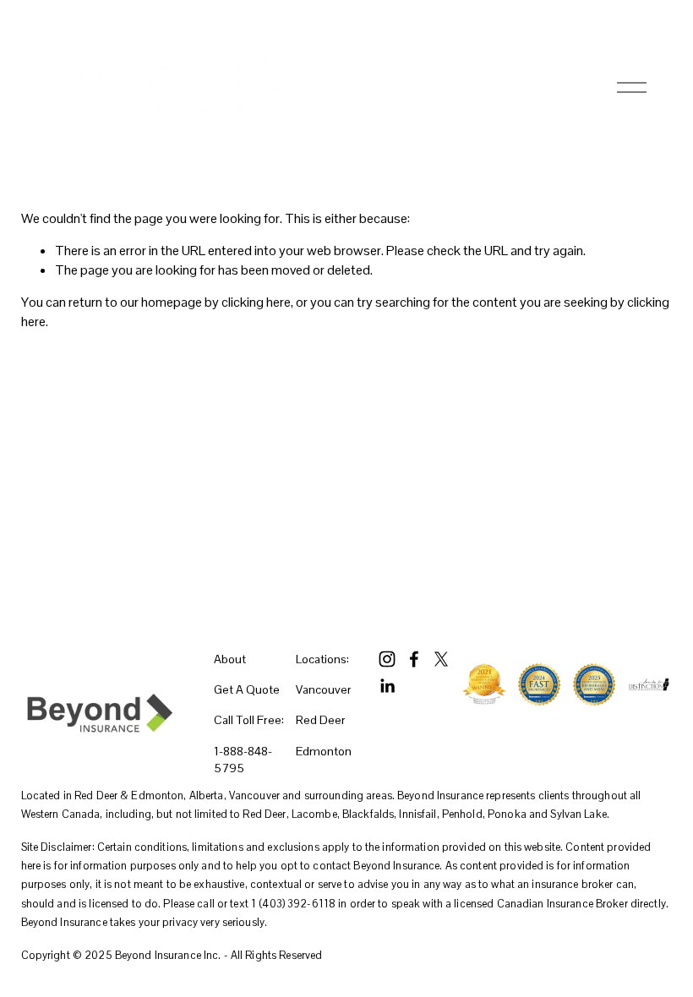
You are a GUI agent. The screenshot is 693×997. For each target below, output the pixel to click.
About (230, 659)
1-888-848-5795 (243, 760)
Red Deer (321, 719)
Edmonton (324, 751)
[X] (441, 659)
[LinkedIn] (387, 686)
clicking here (256, 302)
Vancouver (324, 689)
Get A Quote (247, 689)
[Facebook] (414, 659)
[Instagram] (387, 659)
